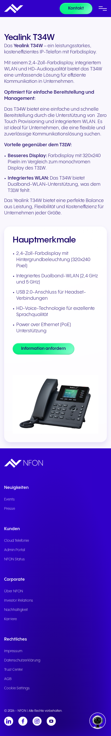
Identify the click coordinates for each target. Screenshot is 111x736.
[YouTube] (51, 721)
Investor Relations (18, 600)
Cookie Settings (17, 688)
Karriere (10, 619)
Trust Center (13, 670)
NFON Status (14, 559)
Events (9, 499)
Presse (9, 509)
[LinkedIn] (8, 721)
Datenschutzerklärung (22, 660)
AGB (8, 679)
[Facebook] (22, 721)
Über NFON (13, 591)
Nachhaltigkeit (16, 610)
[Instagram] (37, 721)
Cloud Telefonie (16, 541)
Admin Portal (14, 550)
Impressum (13, 651)
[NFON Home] (13, 8)
